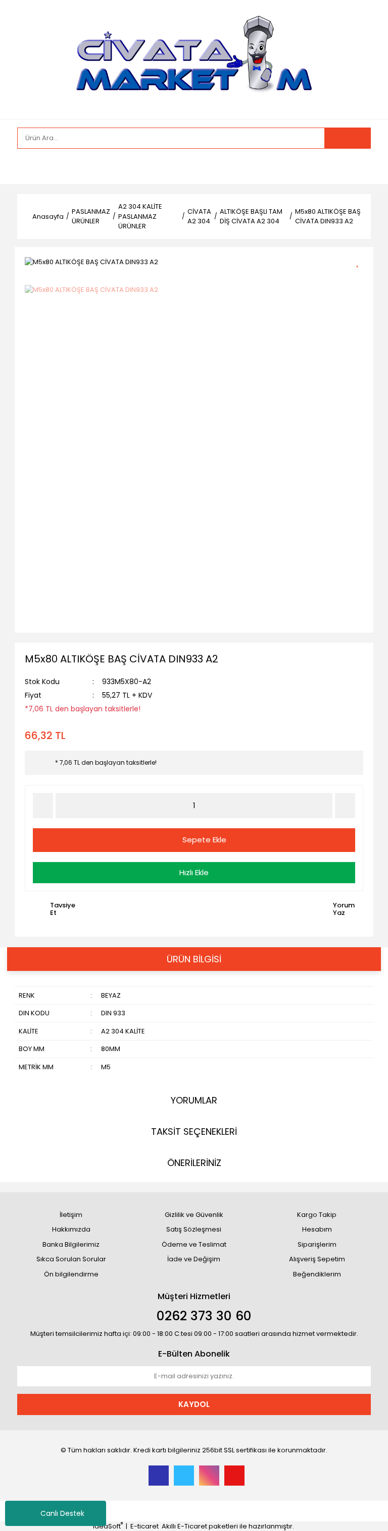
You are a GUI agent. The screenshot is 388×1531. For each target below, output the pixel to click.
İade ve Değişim (193, 1259)
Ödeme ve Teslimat (194, 1244)
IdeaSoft (108, 1526)
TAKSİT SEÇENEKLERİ (194, 1131)
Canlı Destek (62, 1513)
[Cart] (356, 166)
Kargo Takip (316, 1214)
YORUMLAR (194, 1100)
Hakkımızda (71, 1229)
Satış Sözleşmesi (193, 1229)
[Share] (361, 278)
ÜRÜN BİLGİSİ (194, 959)
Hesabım (317, 1229)
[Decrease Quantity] (43, 805)
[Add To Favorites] (361, 261)
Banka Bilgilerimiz (71, 1244)
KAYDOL (194, 1404)
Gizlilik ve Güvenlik (194, 1214)
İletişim (71, 1214)
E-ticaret (144, 1526)
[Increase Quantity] (345, 805)
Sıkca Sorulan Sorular (71, 1259)
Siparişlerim (317, 1244)
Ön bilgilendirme (71, 1274)
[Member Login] (27, 166)
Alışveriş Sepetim (317, 1259)
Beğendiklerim (317, 1274)
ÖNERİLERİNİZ (194, 1162)
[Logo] (194, 59)
